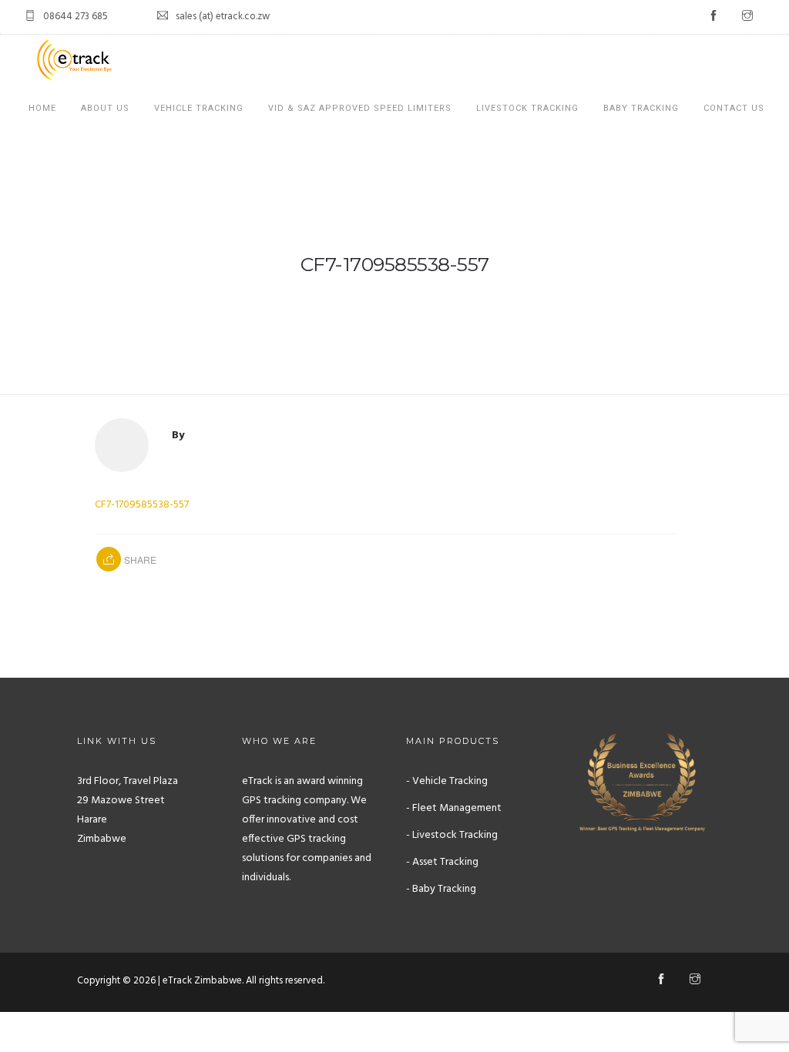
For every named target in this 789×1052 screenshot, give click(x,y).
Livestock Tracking (527, 108)
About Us (105, 108)
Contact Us (733, 108)
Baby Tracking (641, 108)
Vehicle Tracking (198, 108)
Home (42, 108)
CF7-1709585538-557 (142, 505)
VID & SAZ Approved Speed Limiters (360, 108)
